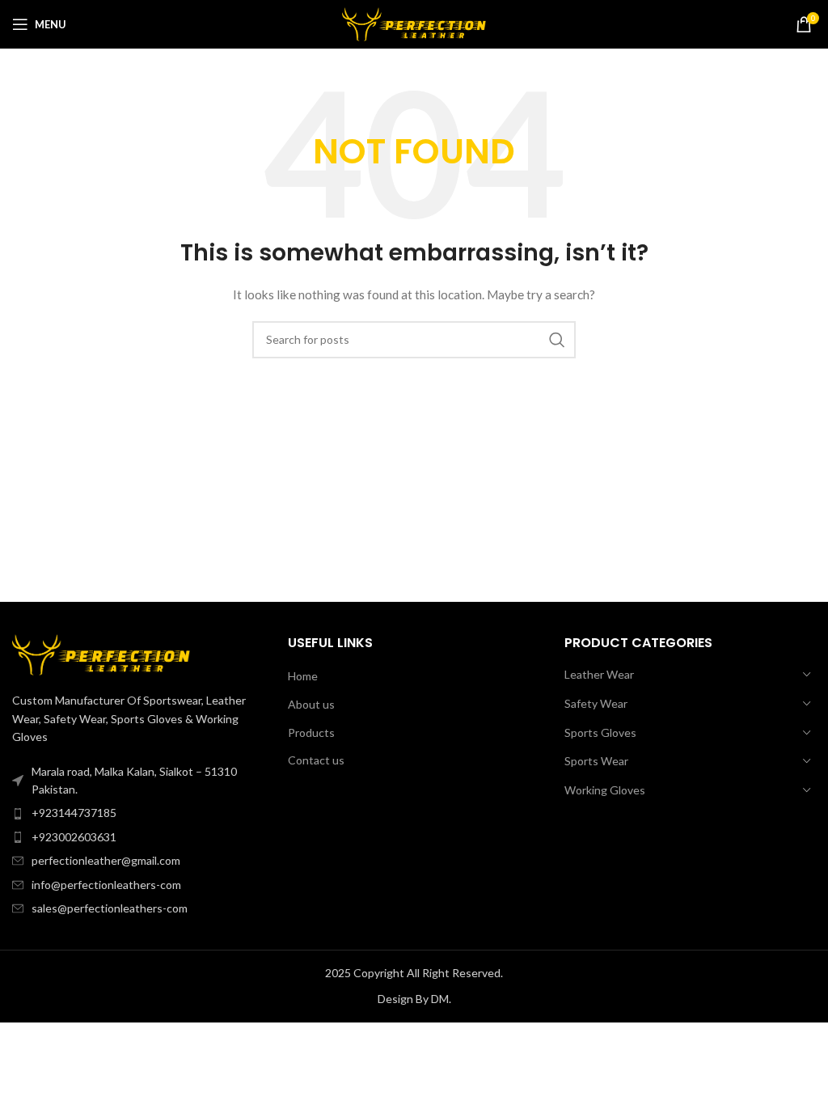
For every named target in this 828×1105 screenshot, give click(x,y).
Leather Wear (599, 674)
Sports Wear (596, 761)
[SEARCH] (557, 339)
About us (311, 704)
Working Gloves (604, 790)
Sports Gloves (600, 732)
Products (311, 732)
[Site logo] (414, 23)
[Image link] (101, 653)
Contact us (316, 760)
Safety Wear (595, 703)
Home (303, 676)
